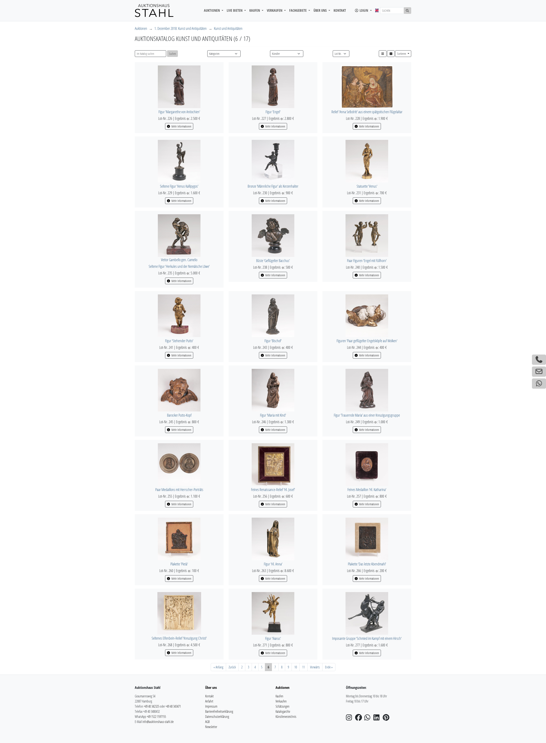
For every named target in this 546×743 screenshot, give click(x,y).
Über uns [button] (321, 10)
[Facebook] (359, 718)
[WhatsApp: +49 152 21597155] (539, 383)
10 (295, 667)
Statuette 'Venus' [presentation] (367, 186)
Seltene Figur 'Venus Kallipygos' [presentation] (179, 186)
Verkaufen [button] (275, 10)
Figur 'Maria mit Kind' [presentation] (273, 415)
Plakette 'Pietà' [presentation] (179, 563)
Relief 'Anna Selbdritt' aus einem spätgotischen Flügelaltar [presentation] (366, 111)
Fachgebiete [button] (298, 10)
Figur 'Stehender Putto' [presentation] (179, 340)
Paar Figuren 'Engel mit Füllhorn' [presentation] (367, 260)
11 (303, 667)
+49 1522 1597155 (156, 716)
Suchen (172, 54)
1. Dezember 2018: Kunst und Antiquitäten (180, 28)
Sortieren (402, 54)
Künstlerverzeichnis (286, 716)
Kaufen (279, 696)
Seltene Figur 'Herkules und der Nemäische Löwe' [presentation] (179, 266)
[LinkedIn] (377, 718)
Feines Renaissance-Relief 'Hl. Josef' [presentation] (273, 489)
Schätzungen (282, 706)
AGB (207, 721)
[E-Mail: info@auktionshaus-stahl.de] (539, 371)
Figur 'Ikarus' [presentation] (273, 638)
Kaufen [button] (255, 10)
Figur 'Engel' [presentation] (273, 111)
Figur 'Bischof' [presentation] (273, 340)
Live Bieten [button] (235, 10)
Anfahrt (209, 701)
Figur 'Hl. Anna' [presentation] (273, 563)
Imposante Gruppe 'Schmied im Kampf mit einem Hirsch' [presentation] (367, 638)
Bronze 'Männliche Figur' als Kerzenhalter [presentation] (273, 186)
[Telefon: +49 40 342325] (539, 360)
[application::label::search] (407, 10)
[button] (382, 53)
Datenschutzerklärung (217, 716)
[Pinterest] (387, 718)
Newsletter (211, 726)
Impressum (211, 706)
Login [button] (364, 10)
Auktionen (141, 28)
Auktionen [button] (212, 10)
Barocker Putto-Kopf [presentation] (179, 415)
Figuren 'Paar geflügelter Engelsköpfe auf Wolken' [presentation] (367, 340)
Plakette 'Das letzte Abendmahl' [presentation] (367, 563)
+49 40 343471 (173, 706)
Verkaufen (281, 701)
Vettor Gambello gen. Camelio (179, 259)
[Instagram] (350, 718)
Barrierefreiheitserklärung (219, 711)
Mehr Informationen (181, 126)
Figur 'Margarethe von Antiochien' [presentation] (179, 111)
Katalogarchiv (283, 711)
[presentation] (179, 86)
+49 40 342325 (151, 706)
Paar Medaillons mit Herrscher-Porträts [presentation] (179, 489)
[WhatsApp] (368, 718)
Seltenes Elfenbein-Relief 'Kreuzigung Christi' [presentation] (179, 638)
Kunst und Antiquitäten (228, 28)
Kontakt (340, 10)
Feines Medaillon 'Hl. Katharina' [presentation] (366, 489)
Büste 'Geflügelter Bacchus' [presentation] (273, 260)
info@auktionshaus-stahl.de (158, 721)
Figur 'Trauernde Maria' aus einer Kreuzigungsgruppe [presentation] (367, 415)
